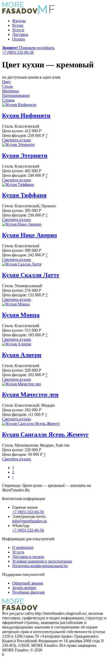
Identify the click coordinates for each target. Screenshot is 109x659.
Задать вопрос (24, 587)
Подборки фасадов (28, 592)
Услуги (18, 30)
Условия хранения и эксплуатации (42, 561)
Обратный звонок (27, 583)
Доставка (20, 34)
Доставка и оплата (28, 556)
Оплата (18, 39)
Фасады (19, 21)
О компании (22, 547)
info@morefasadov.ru (29, 521)
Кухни (17, 25)
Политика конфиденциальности (40, 566)
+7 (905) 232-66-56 (28, 512)
